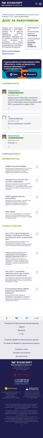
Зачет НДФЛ (10, 212)
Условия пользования (21, 353)
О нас (21, 334)
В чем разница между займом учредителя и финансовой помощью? (17, 291)
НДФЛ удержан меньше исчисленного (15, 197)
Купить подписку (23, 374)
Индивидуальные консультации (27, 14)
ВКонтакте (31, 74)
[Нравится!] (9, 108)
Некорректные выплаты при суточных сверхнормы (16, 181)
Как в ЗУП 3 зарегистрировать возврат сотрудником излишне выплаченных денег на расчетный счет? (18, 236)
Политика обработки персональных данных (21, 340)
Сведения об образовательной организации (21, 323)
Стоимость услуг (21, 349)
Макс (15, 74)
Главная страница (8, 14)
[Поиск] (36, 4)
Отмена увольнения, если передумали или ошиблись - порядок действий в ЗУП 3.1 (16, 255)
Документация (21, 356)
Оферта (21, 327)
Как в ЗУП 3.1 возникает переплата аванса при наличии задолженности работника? (17, 273)
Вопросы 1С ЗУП (7, 16)
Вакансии (21, 330)
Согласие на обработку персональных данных (22, 343)
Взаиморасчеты (8, 54)
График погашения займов (15, 166)
